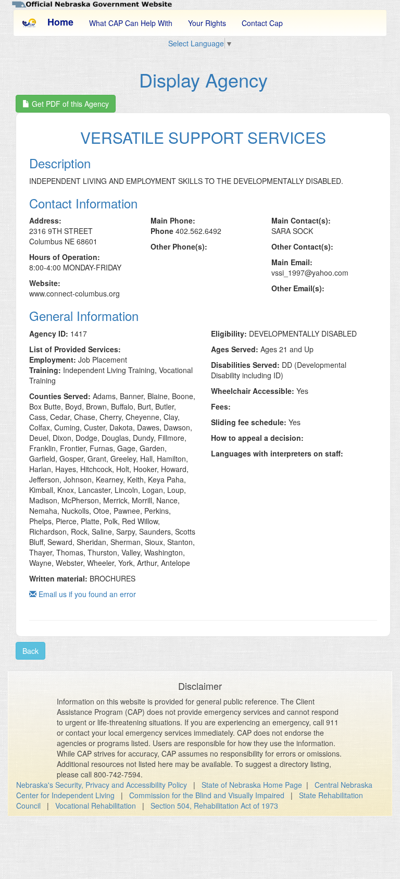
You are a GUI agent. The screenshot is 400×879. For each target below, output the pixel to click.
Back (30, 651)
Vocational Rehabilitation (95, 805)
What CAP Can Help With (130, 23)
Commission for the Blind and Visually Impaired (206, 795)
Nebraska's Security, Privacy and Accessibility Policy (101, 784)
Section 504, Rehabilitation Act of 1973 (214, 805)
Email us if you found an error (86, 594)
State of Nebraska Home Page (252, 784)
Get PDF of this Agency (69, 103)
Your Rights (207, 23)
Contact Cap (262, 23)
